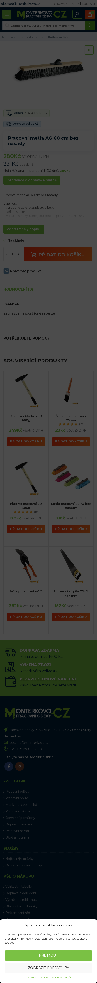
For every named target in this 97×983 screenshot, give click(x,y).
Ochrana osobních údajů (55, 977)
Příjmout (48, 955)
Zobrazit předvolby (48, 968)
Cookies (31, 977)
